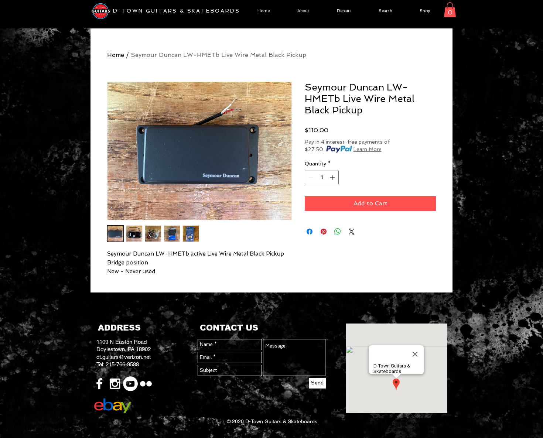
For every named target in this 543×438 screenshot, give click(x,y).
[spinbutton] (321, 177)
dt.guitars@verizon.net (123, 357)
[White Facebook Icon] (99, 383)
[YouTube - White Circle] (130, 383)
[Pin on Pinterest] (323, 231)
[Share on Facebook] (309, 231)
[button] (450, 9)
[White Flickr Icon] (146, 383)
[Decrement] (310, 177)
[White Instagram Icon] (114, 383)
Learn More (368, 149)
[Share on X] (351, 231)
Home (115, 54)
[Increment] (333, 177)
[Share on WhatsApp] (337, 231)
